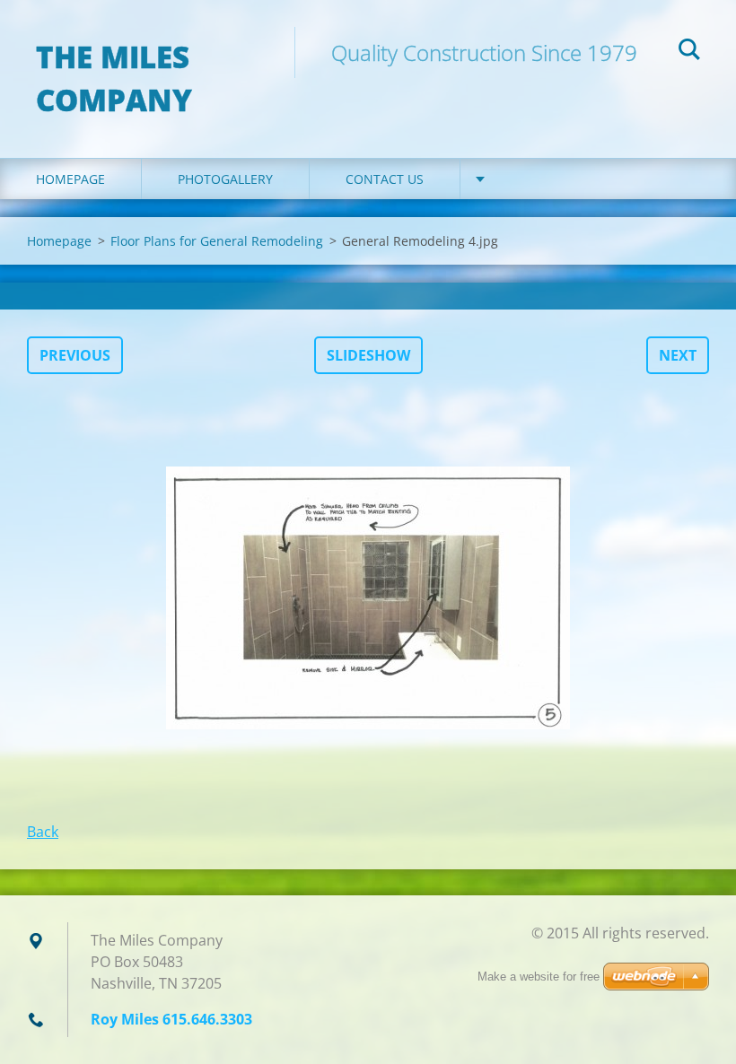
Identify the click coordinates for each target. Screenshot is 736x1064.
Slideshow (368, 355)
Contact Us (385, 179)
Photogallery (225, 179)
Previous (74, 355)
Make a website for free (539, 976)
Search (689, 52)
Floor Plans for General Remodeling (216, 240)
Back (42, 832)
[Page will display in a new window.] (368, 597)
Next (678, 355)
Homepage (70, 179)
